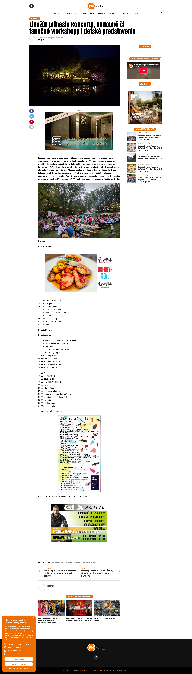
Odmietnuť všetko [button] (19, 664)
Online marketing (98, 671)
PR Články (83, 13)
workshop (91, 563)
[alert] (19, 644)
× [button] (33, 618)
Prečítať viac (21, 640)
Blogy (92, 13)
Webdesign (86, 671)
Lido (63, 563)
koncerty (56, 563)
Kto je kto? (113, 13)
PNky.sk (125, 13)
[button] (18, 668)
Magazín (101, 13)
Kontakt (134, 13)
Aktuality (58, 13)
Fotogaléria (71, 13)
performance (80, 563)
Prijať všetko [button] (19, 659)
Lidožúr (70, 563)
